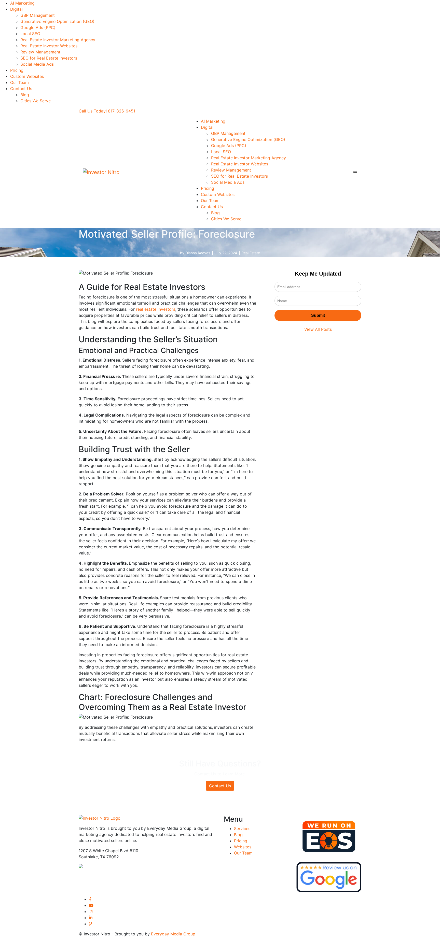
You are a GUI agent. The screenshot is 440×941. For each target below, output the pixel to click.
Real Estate (250, 253)
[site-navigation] (355, 172)
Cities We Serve (35, 100)
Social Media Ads (37, 64)
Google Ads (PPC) (38, 27)
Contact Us (21, 88)
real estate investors (155, 309)
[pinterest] (90, 923)
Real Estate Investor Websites (48, 45)
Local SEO (30, 33)
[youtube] (91, 905)
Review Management (40, 51)
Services (242, 828)
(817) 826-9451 (134, 867)
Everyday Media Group (173, 933)
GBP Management (37, 15)
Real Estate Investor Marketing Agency (57, 39)
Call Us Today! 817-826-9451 (107, 110)
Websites (242, 846)
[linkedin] (90, 917)
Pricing (16, 70)
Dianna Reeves (197, 253)
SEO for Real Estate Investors (48, 58)
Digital (16, 9)
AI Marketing (22, 3)
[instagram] (90, 911)
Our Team (19, 82)
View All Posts (318, 329)
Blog (24, 94)
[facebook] (90, 899)
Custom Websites (27, 76)
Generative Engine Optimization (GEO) (57, 21)
